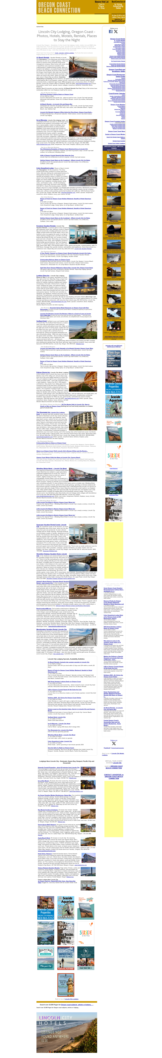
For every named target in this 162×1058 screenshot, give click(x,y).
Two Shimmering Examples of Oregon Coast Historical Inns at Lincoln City (64, 149)
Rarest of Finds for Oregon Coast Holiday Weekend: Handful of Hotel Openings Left (114, 602)
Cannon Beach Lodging (120, 44)
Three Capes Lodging (120, 47)
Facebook (107, 748)
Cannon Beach (121, 107)
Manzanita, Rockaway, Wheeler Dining (116, 80)
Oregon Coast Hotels (117, 39)
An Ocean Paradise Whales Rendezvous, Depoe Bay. (55, 795)
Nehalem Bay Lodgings (120, 45)
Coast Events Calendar (117, 93)
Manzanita (123, 108)
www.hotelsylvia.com (81, 865)
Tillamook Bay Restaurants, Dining (117, 83)
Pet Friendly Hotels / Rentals (118, 61)
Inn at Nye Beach (43, 781)
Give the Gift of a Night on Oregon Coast (61, 748)
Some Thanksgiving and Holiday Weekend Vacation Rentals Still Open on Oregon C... (113, 694)
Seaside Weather (121, 106)
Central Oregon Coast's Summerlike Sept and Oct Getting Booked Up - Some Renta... (112, 723)
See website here (58, 654)
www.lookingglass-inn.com (58, 301)
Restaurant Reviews (120, 90)
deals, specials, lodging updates (64, 53)
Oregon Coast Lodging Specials (117, 57)
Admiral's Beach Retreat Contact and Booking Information (73, 605)
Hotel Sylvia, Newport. (45, 853)
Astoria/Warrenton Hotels (119, 42)
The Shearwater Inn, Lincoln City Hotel (60, 730)
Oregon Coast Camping (119, 141)
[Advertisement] (72, 18)
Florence (123, 118)
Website (40, 835)
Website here (80, 344)
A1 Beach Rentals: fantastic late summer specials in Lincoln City (68, 662)
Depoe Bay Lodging (120, 51)
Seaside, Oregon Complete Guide (117, 124)
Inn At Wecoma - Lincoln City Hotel (59, 723)
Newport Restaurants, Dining (118, 87)
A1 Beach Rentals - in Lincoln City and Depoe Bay (56, 104)
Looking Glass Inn (42, 275)
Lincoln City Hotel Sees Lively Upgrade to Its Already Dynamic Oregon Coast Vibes (66, 348)
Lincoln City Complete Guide (118, 127)
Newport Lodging (121, 52)
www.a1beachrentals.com (83, 83)
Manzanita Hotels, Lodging (119, 46)
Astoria (123, 94)
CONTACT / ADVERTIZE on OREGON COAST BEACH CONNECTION (114, 776)
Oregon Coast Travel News (116, 131)
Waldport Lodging (121, 53)
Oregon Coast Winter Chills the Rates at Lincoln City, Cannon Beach (58, 457)
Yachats (123, 117)
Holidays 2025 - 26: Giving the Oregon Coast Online (64, 697)
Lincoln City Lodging (71, 999)
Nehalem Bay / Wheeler (119, 109)
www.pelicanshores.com (72, 398)
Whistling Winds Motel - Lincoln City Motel (61, 735)
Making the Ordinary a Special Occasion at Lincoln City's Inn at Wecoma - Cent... (113, 658)
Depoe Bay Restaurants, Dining (118, 86)
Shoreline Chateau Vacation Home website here (60, 578)
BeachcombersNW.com (43, 608)
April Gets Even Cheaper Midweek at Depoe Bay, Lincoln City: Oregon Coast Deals (66, 267)
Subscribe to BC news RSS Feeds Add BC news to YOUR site (114, 346)
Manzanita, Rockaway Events (118, 97)
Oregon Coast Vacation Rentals (117, 56)
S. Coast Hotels (119, 40)
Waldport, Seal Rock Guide (119, 128)
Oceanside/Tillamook (120, 111)
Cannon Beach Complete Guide (118, 125)
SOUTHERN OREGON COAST (114, 337)
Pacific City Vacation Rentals (118, 65)
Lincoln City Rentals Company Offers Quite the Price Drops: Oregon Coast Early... (66, 112)
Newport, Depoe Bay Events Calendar (116, 100)
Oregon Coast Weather (118, 104)
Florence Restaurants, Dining (118, 89)
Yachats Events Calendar (119, 101)
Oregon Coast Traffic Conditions (116, 143)
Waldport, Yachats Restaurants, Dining (116, 88)
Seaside (123, 43)
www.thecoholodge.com (68, 192)
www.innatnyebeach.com (76, 791)
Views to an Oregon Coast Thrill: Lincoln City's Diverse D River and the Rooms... (62, 451)
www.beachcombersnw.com (57, 626)
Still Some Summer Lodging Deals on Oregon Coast (56, 94)
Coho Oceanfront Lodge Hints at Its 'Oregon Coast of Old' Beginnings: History (113, 616)
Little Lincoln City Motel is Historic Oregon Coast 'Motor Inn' (55, 502)
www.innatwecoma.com (43, 144)
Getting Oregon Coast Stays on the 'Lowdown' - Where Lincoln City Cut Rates (65, 160)
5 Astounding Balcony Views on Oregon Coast (55, 259)
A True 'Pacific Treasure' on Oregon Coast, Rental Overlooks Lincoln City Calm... (66, 253)
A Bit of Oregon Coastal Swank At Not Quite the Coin (57, 155)
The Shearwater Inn (43, 412)
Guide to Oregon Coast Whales (115, 134)
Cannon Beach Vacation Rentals (117, 63)
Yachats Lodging (121, 54)
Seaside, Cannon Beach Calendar (117, 96)
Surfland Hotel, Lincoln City (57, 717)
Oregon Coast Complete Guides (115, 121)
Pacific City (122, 112)
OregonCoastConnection (117, 748)
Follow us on (113, 740)
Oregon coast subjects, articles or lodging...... (77, 1005)
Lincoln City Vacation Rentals (83, 248)
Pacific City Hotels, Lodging (118, 49)
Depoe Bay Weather (120, 115)
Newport (123, 116)
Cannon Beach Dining (120, 79)
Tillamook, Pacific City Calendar (117, 98)
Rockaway (122, 110)
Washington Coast (115, 152)
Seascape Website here (50, 551)
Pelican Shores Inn (43, 372)
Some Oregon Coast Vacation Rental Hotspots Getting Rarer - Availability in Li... (114, 589)
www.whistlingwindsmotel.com (45, 496)
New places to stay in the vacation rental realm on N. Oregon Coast (112, 642)
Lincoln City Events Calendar (118, 99)
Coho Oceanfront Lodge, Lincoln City (60, 741)
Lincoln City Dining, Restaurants (117, 85)
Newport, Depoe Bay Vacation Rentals (115, 66)
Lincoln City (122, 114)
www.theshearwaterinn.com (44, 436)
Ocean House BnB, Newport (47, 824)
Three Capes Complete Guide (118, 126)
